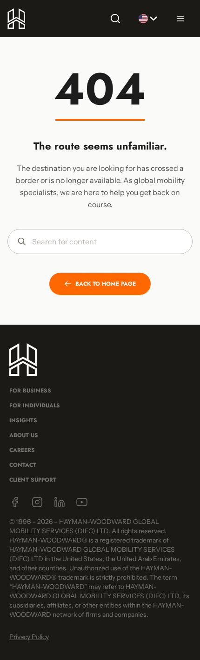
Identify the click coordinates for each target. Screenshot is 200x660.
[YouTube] (81, 502)
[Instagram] (37, 502)
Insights (23, 420)
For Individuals (34, 405)
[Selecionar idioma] (148, 18)
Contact (22, 465)
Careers (22, 450)
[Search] (115, 18)
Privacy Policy (29, 637)
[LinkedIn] (59, 502)
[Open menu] (180, 18)
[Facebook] (14, 502)
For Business (30, 390)
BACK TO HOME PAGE (105, 284)
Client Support (32, 480)
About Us (23, 435)
